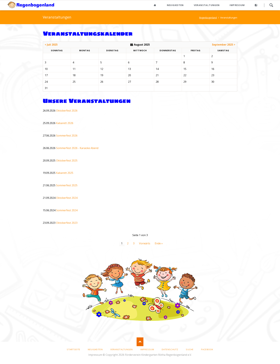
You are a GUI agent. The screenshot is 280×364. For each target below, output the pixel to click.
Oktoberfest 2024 (66, 198)
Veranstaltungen (207, 5)
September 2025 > (223, 44)
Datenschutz (170, 349)
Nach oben (140, 341)
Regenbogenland (208, 17)
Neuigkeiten (175, 5)
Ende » (159, 243)
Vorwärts (144, 243)
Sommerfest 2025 (66, 185)
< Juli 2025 (51, 44)
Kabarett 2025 (64, 173)
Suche (271, 5)
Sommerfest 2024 (66, 210)
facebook (207, 349)
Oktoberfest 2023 (66, 223)
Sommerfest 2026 (66, 135)
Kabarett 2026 (64, 123)
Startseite (73, 349)
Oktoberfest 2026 (66, 110)
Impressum (237, 5)
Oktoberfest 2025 (66, 160)
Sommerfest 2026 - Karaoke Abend (77, 148)
